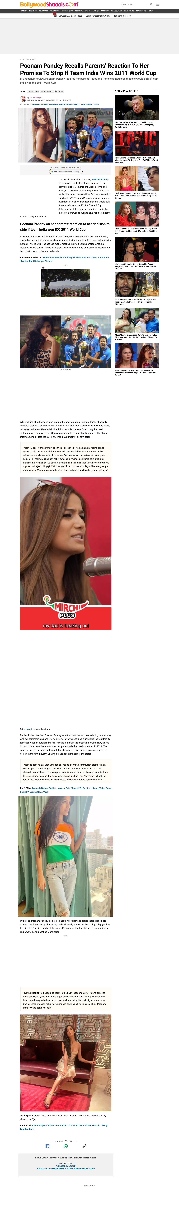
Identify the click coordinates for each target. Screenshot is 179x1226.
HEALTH (151, 11)
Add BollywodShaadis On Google (67, 16)
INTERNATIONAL (67, 11)
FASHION (96, 11)
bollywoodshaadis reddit (60, 1169)
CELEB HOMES (129, 11)
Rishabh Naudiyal (35, 98)
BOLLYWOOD (43, 11)
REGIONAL (79, 11)
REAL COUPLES (116, 11)
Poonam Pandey (33, 91)
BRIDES (87, 11)
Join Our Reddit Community (98, 16)
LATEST (24, 11)
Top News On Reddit (122, 16)
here (28, 729)
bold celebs (59, 91)
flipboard (60, 1166)
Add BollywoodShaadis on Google (67, 171)
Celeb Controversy (47, 91)
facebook (70, 1166)
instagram (42, 1169)
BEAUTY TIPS (141, 11)
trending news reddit (84, 1169)
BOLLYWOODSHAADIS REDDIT (69, 104)
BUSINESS (105, 11)
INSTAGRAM (53, 104)
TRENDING (33, 11)
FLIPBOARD (36, 104)
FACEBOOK (44, 104)
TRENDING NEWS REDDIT (90, 104)
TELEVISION (54, 11)
